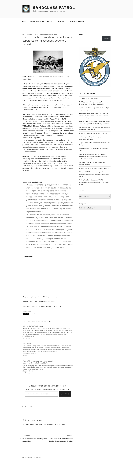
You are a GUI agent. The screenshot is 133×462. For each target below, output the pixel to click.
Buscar (81, 34)
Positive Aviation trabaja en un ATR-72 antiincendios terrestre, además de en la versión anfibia (93, 182)
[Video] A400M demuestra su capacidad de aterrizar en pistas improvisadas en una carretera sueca (94, 174)
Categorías (82, 204)
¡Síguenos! (60, 21)
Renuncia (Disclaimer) (37, 21)
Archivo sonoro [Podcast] (75, 21)
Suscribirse (65, 394)
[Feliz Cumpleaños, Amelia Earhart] (48, 331)
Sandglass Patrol (54, 8)
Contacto (50, 21)
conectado (42, 424)
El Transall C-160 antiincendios (88, 98)
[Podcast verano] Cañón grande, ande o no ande (94, 168)
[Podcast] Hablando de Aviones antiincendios (93, 133)
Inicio (24, 21)
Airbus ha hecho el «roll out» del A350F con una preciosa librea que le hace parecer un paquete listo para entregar (93, 116)
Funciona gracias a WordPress (31, 457)
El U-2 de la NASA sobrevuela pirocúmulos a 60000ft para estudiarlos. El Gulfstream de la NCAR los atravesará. (93, 157)
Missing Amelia (28, 297)
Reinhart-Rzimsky (44, 297)
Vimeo (55, 297)
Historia (28, 406)
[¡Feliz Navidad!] (48, 348)
